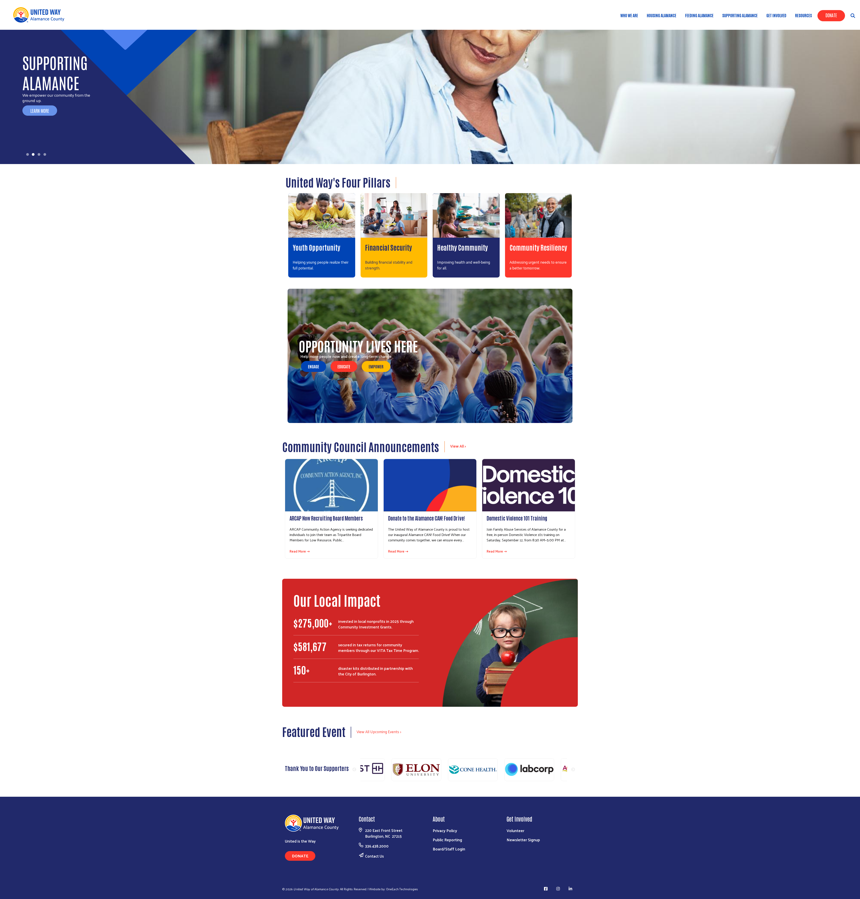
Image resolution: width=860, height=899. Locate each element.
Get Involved (776, 15)
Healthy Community (462, 247)
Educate (344, 366)
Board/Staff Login (449, 848)
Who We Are (629, 15)
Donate (831, 15)
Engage (313, 366)
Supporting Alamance (740, 15)
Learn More (39, 110)
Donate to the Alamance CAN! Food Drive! (426, 518)
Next (573, 769)
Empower (376, 366)
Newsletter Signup (523, 839)
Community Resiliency (538, 247)
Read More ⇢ (300, 551)
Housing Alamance (661, 15)
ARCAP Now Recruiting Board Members (326, 518)
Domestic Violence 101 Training (517, 518)
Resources (803, 15)
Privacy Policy (445, 830)
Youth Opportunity (316, 247)
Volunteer (515, 830)
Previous (354, 769)
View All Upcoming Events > (379, 731)
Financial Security (388, 247)
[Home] (40, 15)
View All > (458, 446)
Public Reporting (447, 839)
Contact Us (374, 856)
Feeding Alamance (699, 15)
